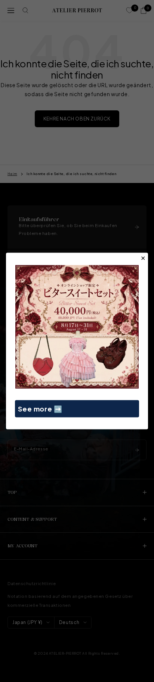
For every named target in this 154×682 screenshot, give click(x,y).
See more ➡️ (40, 408)
